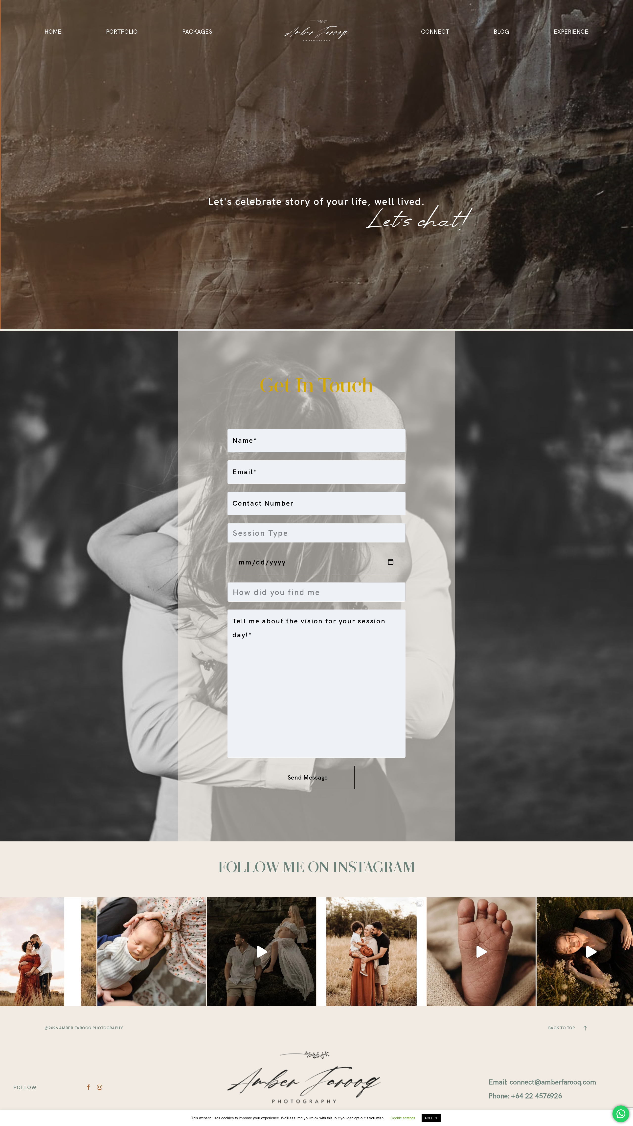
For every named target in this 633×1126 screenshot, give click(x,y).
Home (53, 31)
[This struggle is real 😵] (481, 951)
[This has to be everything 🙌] (151, 951)
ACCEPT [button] (431, 1118)
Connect (435, 31)
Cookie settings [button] (402, 1117)
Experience (571, 31)
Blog (501, 31)
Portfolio (122, 31)
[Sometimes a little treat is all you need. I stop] (261, 951)
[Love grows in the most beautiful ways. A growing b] (371, 951)
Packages (197, 31)
